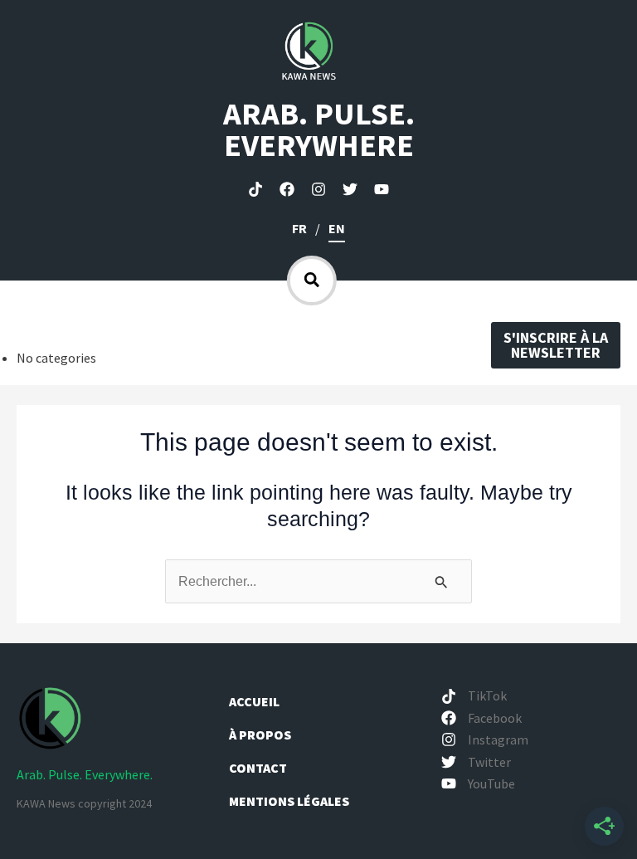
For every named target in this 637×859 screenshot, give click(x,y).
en (336, 228)
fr (299, 228)
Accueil (254, 701)
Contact (258, 767)
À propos (261, 734)
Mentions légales (289, 801)
